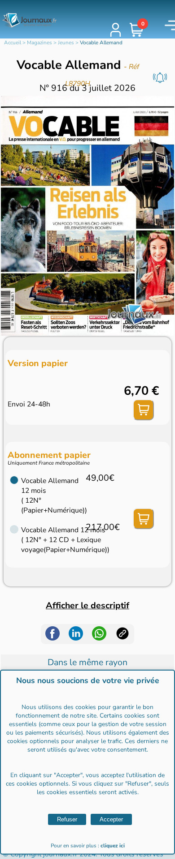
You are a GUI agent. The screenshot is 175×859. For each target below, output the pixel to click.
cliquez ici (113, 845)
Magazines (39, 42)
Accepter (111, 819)
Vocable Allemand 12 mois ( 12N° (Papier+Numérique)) (53, 495)
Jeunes (66, 42)
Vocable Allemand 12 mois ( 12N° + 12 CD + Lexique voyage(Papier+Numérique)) (53, 540)
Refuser (67, 819)
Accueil (12, 42)
